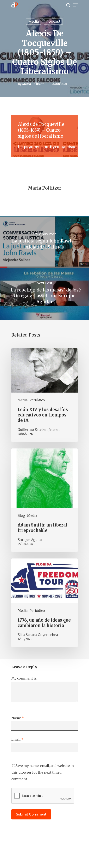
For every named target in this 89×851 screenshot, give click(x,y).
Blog (21, 515)
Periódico (37, 400)
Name (17, 718)
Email (17, 739)
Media (33, 21)
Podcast (53, 21)
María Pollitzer (33, 84)
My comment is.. (24, 678)
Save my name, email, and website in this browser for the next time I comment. (42, 772)
